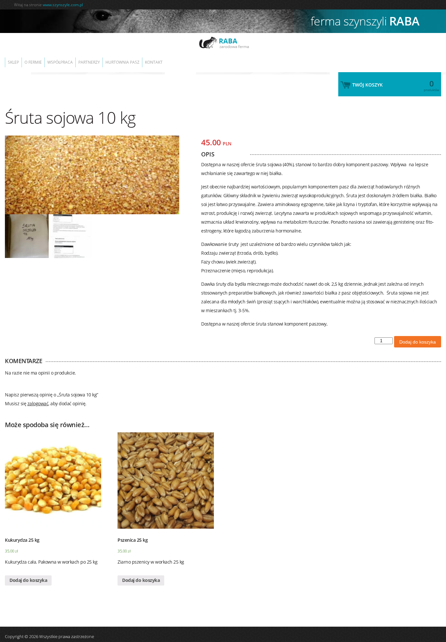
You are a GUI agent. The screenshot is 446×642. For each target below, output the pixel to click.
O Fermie (39, 59)
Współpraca (70, 59)
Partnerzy (104, 59)
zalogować (38, 397)
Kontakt (177, 59)
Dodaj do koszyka (417, 335)
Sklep (15, 59)
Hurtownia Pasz (141, 59)
